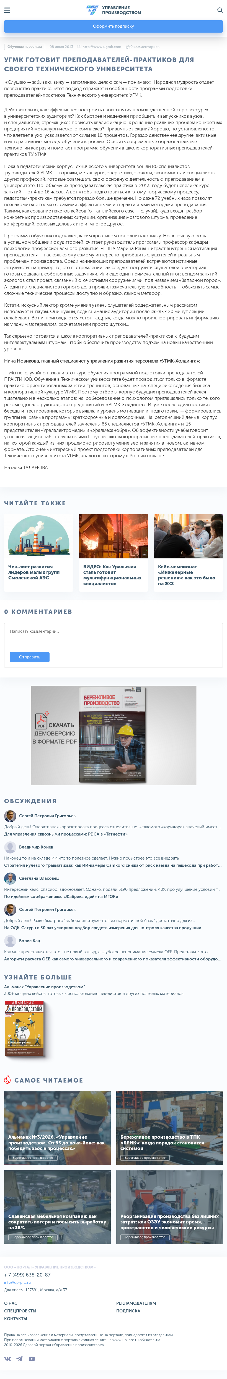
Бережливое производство (33, 1158)
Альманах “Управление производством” (44, 986)
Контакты (15, 1318)
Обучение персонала (24, 47)
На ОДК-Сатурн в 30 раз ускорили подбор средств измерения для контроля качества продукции (102, 927)
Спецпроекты (20, 1311)
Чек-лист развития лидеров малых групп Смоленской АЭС (34, 572)
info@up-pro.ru (17, 1282)
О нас (10, 1303)
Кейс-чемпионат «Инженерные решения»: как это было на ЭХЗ (186, 575)
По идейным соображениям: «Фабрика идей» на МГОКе (61, 896)
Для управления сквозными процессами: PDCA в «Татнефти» (66, 834)
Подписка (128, 1311)
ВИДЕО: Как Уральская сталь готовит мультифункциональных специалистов (112, 575)
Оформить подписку (113, 26)
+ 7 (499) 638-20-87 (27, 1275)
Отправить (29, 657)
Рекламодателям (136, 1303)
